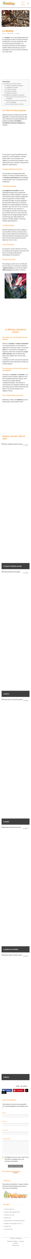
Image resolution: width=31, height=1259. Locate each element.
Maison (6, 1226)
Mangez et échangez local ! (12, 1223)
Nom (4, 1113)
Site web (5, 1130)
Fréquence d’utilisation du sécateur (14, 85)
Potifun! (6, 1217)
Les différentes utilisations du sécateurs (14, 95)
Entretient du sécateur (11, 93)
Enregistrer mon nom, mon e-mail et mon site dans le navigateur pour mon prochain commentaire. (17, 1159)
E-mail (4, 1121)
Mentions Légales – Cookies (15, 1241)
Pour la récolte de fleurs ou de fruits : (15, 104)
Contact (15, 1243)
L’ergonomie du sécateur (12, 87)
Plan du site (15, 1245)
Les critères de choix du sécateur (12, 83)
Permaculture (8, 1209)
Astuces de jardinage (10, 1212)
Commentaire (6, 1139)
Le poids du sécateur (11, 89)
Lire (15, 506)
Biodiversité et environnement (13, 1220)
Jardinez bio (8, 1215)
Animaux (7, 1229)
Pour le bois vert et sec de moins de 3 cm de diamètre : (16, 97)
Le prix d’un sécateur (11, 91)
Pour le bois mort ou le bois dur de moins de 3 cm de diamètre (16, 101)
